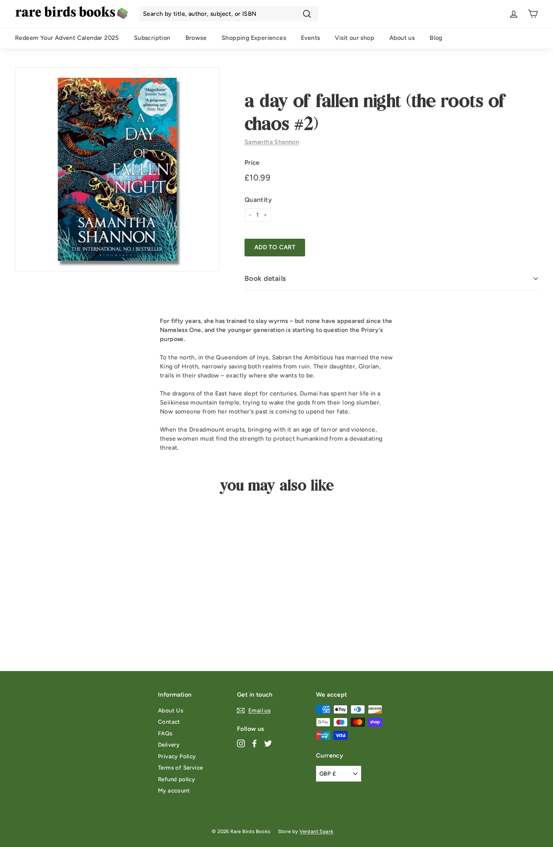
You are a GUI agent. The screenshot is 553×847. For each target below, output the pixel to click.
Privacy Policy (177, 756)
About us (402, 37)
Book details (265, 278)
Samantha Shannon (272, 141)
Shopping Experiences (254, 37)
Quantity (258, 199)
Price (252, 162)
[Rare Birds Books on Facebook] (254, 743)
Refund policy (176, 779)
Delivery (168, 744)
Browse (196, 37)
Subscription (152, 37)
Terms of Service (180, 767)
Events (310, 37)
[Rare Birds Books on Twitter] (268, 743)
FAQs (165, 733)
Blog (436, 37)
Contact (169, 721)
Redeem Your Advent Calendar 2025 (67, 37)
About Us (170, 710)
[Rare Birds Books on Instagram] (241, 743)
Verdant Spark (316, 831)
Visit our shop (354, 37)
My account (174, 790)
